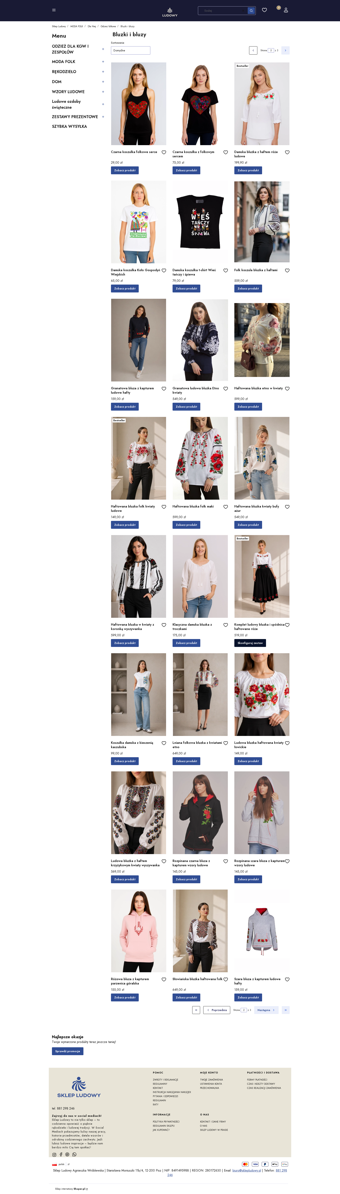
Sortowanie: (118, 43)
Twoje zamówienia (211, 1080)
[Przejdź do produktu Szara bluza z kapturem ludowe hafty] (262, 931)
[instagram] (54, 1154)
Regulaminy (160, 1084)
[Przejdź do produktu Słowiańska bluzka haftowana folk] (200, 931)
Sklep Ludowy (59, 26)
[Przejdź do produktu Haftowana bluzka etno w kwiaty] (262, 340)
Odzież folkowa (108, 26)
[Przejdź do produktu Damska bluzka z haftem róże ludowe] (262, 103)
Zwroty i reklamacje (165, 1080)
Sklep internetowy (70, 1189)
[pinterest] (67, 1154)
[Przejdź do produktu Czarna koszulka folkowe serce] (138, 103)
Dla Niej (92, 26)
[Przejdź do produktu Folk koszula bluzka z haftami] (262, 222)
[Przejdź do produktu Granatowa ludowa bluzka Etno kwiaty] (200, 340)
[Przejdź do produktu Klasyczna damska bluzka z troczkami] (200, 576)
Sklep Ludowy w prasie (214, 1130)
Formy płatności (257, 1080)
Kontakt (158, 1088)
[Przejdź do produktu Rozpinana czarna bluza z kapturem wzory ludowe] (200, 812)
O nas (203, 1126)
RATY (155, 1104)
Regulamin (159, 1100)
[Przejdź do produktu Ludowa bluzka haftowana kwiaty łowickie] (262, 694)
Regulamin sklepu (164, 1126)
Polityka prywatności (166, 1121)
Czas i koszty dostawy (261, 1084)
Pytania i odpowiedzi (165, 1096)
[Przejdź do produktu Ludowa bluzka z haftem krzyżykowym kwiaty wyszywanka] (138, 812)
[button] (54, 10)
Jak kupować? (161, 1130)
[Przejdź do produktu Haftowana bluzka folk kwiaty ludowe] (138, 458)
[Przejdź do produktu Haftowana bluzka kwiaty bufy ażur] (262, 458)
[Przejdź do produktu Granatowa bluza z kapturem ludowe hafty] (138, 340)
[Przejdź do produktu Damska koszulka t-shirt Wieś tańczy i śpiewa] (200, 222)
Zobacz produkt (124, 170)
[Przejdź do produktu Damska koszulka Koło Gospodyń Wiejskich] (138, 222)
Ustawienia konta (211, 1084)
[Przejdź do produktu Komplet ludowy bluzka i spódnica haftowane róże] (262, 576)
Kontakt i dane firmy (213, 1121)
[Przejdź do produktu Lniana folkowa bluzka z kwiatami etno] (200, 694)
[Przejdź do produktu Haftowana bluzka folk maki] (200, 458)
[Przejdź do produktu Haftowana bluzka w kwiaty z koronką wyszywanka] (138, 576)
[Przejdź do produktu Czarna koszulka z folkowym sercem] (200, 103)
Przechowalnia (209, 1088)
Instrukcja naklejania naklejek (172, 1092)
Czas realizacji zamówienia (264, 1088)
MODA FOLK (76, 26)
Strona (264, 50)
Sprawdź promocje (67, 1051)
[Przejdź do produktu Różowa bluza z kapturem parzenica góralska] (138, 931)
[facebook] (61, 1154)
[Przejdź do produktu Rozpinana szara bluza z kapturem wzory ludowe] (262, 812)
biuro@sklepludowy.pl (247, 1170)
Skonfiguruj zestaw (250, 643)
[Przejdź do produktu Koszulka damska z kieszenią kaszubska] (138, 694)
